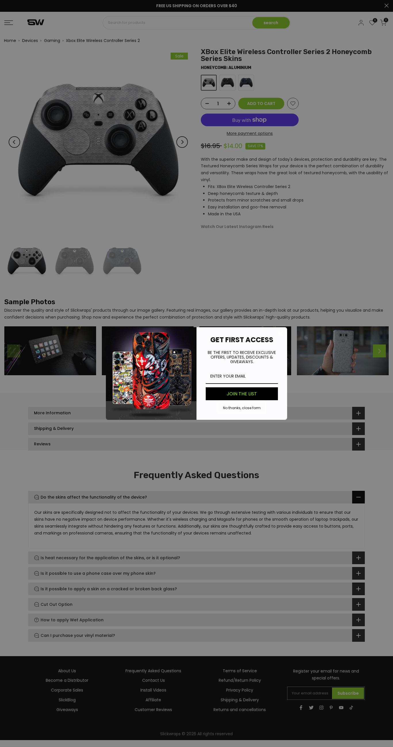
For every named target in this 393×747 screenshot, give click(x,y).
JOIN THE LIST (242, 393)
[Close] (280, 334)
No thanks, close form (242, 407)
